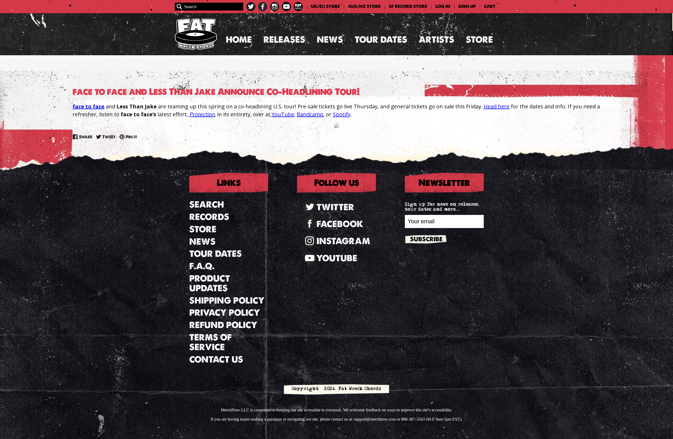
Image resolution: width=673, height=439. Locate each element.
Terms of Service (210, 342)
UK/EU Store (325, 6)
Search (206, 204)
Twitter (335, 207)
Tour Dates (381, 39)
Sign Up (467, 6)
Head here (496, 106)
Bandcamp (310, 114)
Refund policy (223, 325)
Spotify (341, 114)
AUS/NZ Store (364, 6)
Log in (442, 6)
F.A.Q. (202, 266)
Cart (490, 6)
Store (479, 39)
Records (209, 216)
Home (239, 39)
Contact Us (216, 359)
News (330, 39)
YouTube (283, 114)
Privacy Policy (224, 312)
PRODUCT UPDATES (209, 283)
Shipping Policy (226, 300)
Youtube (337, 258)
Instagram (343, 241)
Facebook (340, 224)
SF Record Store (408, 6)
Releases (284, 39)
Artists (436, 39)
